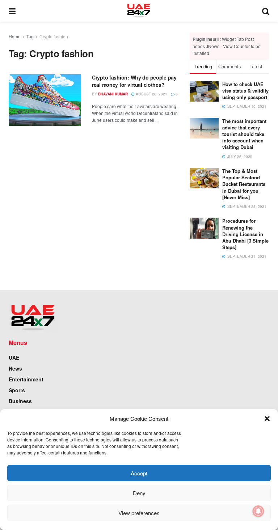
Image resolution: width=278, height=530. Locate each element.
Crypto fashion (53, 36)
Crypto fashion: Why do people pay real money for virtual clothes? (134, 81)
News (15, 368)
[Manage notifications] (258, 511)
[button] (267, 418)
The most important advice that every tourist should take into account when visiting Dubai (244, 134)
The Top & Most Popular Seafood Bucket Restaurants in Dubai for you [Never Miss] (243, 184)
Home (15, 36)
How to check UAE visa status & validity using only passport (245, 91)
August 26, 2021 (151, 94)
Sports (17, 390)
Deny (139, 493)
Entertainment (26, 379)
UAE (14, 357)
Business (20, 401)
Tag (30, 36)
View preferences (139, 513)
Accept (139, 473)
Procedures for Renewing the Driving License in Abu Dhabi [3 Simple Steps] (245, 234)
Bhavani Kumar (113, 94)
